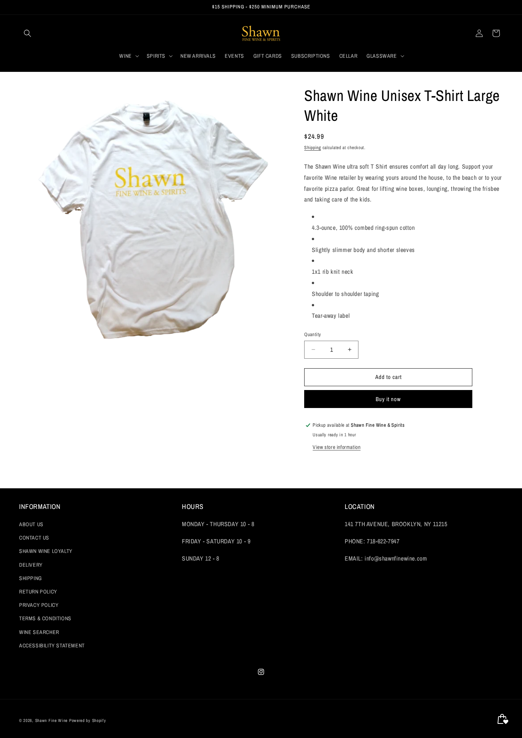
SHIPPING (30, 578)
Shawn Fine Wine (51, 720)
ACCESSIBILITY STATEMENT (52, 645)
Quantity (312, 334)
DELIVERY (31, 564)
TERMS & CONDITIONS (45, 618)
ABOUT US (31, 524)
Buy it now (388, 399)
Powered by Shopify (87, 720)
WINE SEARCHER (39, 632)
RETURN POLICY (38, 591)
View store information (336, 447)
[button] (27, 33)
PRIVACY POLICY (38, 604)
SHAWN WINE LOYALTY (46, 551)
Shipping (312, 148)
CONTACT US (34, 537)
